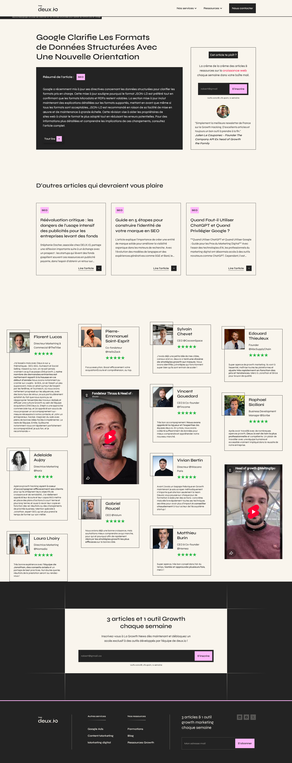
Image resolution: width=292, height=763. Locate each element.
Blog (131, 735)
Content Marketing (100, 735)
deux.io (15, 17)
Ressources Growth (141, 742)
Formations (135, 729)
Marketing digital (99, 742)
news (20, 17)
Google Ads (95, 729)
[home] (48, 8)
